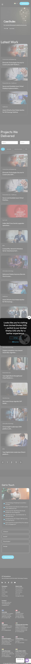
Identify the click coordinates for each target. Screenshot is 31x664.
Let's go (16, 337)
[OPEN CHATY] (27, 660)
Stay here (16, 342)
